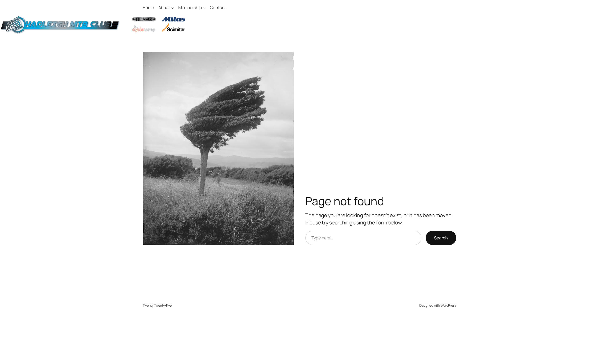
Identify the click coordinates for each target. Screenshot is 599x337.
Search (441, 238)
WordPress (448, 305)
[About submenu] (172, 7)
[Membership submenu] (204, 7)
